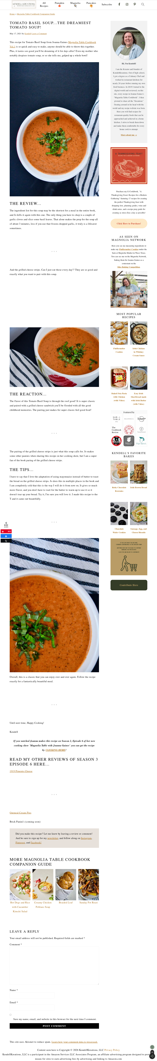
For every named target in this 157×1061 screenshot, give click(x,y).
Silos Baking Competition (128, 267)
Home (12, 14)
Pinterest (20, 842)
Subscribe (107, 4)
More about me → (129, 134)
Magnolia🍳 (75, 4)
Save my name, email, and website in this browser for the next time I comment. (55, 1019)
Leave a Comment (39, 33)
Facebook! (36, 842)
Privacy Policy (112, 1050)
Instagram (86, 838)
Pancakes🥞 (91, 4)
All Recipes (44, 4)
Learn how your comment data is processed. (75, 1041)
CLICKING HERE (55, 750)
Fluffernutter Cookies (128, 249)
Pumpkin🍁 (59, 4)
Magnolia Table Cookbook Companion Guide (36, 14)
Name (14, 990)
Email (14, 1002)
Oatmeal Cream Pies (20, 812)
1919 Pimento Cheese (21, 771)
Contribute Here (129, 585)
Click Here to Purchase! (129, 223)
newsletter (52, 838)
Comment (16, 944)
